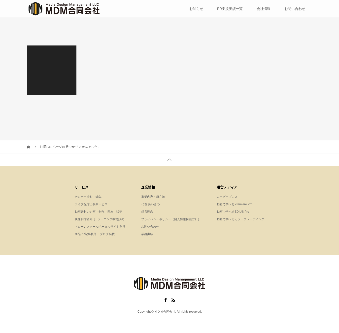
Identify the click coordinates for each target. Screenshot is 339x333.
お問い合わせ (294, 9)
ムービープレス (227, 197)
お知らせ (196, 9)
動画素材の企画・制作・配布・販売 (98, 211)
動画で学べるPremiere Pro (234, 204)
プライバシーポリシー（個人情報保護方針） (171, 219)
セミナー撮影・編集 (88, 197)
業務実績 (147, 234)
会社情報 (264, 9)
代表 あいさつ (150, 204)
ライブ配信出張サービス (91, 204)
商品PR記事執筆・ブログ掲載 (95, 234)
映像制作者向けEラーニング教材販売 (99, 219)
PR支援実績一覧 (230, 9)
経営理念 (147, 211)
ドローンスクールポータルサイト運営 (100, 226)
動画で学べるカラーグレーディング (240, 219)
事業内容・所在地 (153, 197)
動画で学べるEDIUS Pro (233, 211)
